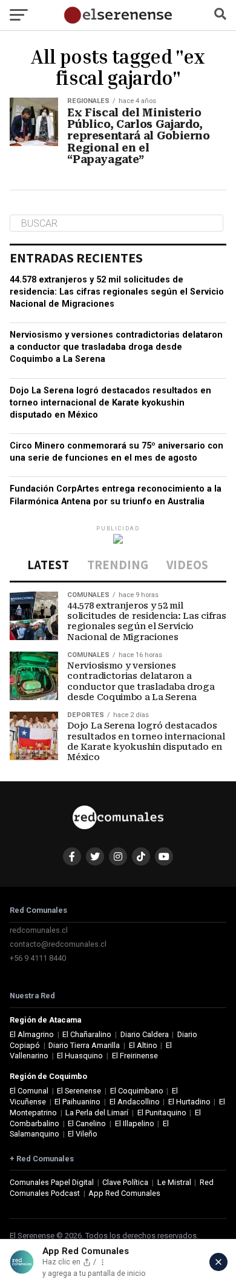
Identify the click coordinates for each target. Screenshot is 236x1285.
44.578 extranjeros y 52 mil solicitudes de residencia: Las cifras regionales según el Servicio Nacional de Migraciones (117, 292)
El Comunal (29, 1090)
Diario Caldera (144, 1034)
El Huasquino (80, 1055)
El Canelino (87, 1123)
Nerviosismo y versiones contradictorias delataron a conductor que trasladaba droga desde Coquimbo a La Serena (116, 347)
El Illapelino (134, 1123)
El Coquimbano (136, 1090)
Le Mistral (174, 1182)
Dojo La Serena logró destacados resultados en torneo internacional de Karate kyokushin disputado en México (110, 403)
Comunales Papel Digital (52, 1182)
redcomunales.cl (39, 930)
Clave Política (125, 1182)
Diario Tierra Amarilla (84, 1045)
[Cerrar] (218, 1262)
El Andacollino (135, 1101)
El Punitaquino (161, 1112)
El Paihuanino (77, 1101)
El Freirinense (135, 1055)
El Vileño (82, 1133)
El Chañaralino (86, 1034)
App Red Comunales (124, 1193)
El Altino (143, 1045)
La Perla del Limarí (96, 1112)
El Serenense (79, 1090)
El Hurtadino (189, 1101)
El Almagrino (32, 1034)
